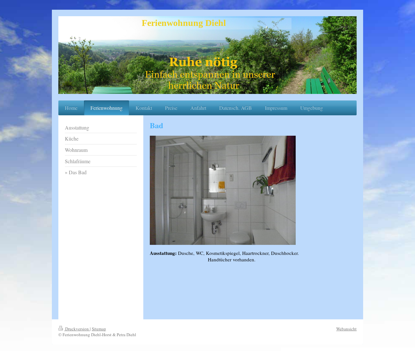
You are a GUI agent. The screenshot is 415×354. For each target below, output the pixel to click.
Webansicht (346, 329)
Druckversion (77, 329)
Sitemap (99, 329)
